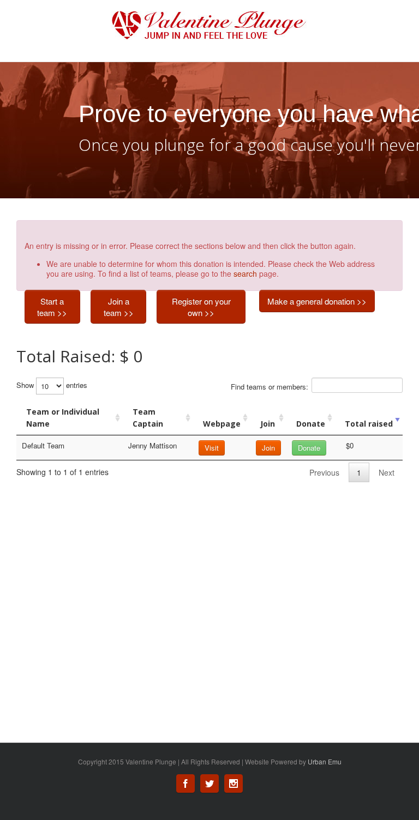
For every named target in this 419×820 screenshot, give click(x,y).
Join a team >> (119, 306)
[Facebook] (185, 783)
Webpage (222, 423)
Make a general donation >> (317, 301)
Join (267, 423)
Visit (212, 447)
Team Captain (148, 417)
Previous (324, 472)
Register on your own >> (201, 306)
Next (386, 472)
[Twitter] (209, 783)
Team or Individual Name (62, 417)
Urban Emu (325, 761)
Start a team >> (52, 306)
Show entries (51, 385)
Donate (310, 423)
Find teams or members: (269, 386)
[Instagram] (233, 783)
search (245, 273)
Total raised (369, 423)
